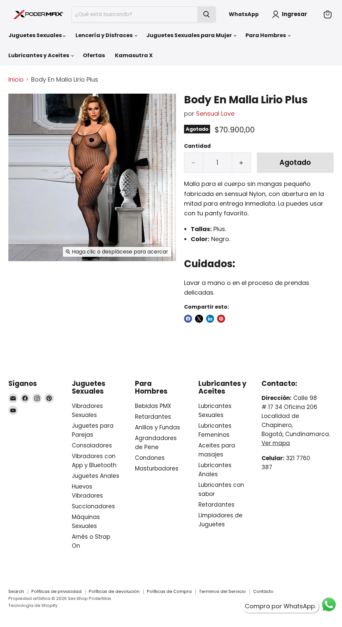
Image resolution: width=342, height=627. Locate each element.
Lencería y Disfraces (104, 35)
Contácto (263, 591)
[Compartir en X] (199, 319)
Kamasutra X (134, 55)
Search (16, 591)
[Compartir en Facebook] (188, 319)
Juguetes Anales (95, 476)
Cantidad (197, 146)
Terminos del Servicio (222, 591)
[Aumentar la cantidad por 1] (241, 162)
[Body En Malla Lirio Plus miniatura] (18, 105)
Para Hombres (266, 35)
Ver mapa (276, 443)
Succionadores (93, 506)
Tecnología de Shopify (32, 605)
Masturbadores (156, 468)
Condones (150, 458)
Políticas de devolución (114, 591)
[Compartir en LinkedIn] (210, 319)
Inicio (16, 79)
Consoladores (92, 445)
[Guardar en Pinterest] (221, 319)
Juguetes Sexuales (35, 35)
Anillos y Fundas (157, 427)
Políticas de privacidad (56, 591)
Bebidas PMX (153, 406)
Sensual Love (215, 113)
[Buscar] (206, 14)
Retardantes (153, 417)
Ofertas (94, 55)
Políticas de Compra (169, 591)
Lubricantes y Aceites (39, 55)
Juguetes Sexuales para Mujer (189, 35)
